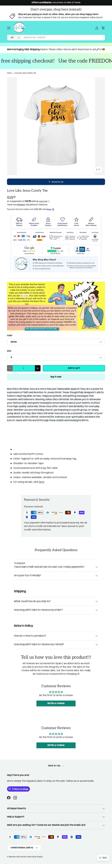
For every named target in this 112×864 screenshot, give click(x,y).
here (41, 482)
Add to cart (74, 368)
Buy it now (56, 377)
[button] (56, 182)
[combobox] (56, 37)
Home (9, 73)
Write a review (56, 703)
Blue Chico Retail (19, 857)
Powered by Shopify (34, 857)
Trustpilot (19, 563)
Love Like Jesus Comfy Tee (25, 73)
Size (9, 351)
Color (9, 336)
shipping (21, 205)
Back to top (54, 766)
